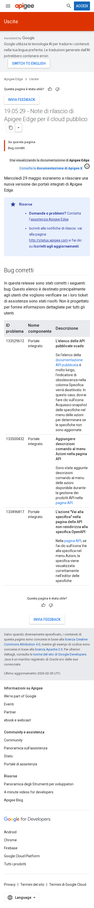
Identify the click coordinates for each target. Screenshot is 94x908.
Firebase (11, 848)
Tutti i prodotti (15, 864)
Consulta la (50, 168)
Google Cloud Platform (22, 856)
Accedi (82, 6)
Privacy (10, 885)
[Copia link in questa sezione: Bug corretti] (39, 271)
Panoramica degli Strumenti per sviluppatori (38, 784)
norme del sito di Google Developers (59, 654)
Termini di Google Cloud (67, 885)
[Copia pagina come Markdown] (10, 127)
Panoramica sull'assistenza (25, 748)
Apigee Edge (13, 79)
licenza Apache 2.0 (48, 649)
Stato (8, 756)
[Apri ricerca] (69, 6)
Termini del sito (32, 885)
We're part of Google (20, 696)
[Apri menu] (8, 6)
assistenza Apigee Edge (50, 219)
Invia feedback (21, 100)
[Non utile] (57, 89)
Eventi (9, 704)
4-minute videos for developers (28, 792)
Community (13, 740)
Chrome (10, 840)
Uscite (11, 21)
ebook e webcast (17, 720)
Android (10, 832)
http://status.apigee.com (48, 240)
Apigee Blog (13, 800)
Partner (10, 712)
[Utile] (50, 89)
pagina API (64, 503)
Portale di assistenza (20, 764)
